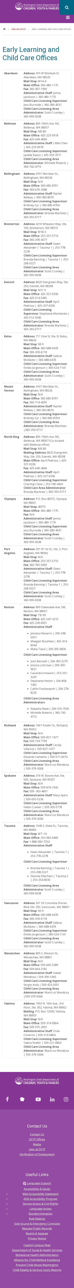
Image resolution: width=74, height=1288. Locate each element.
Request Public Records (37, 1228)
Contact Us (37, 1134)
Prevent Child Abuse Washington (37, 1265)
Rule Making (37, 1219)
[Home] (37, 6)
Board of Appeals (37, 1233)
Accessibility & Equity (37, 1189)
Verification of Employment (37, 1154)
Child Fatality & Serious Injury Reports (37, 1270)
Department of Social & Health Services (37, 1250)
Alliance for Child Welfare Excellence (37, 1260)
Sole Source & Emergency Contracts (37, 1224)
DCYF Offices (37, 1139)
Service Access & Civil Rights (40, 1204)
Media (37, 1144)
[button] (67, 18)
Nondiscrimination (40, 1214)
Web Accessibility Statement (41, 1194)
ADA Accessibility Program (40, 1199)
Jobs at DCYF (37, 1149)
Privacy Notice (37, 1238)
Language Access (40, 1209)
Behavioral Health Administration (37, 1255)
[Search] (66, 7)
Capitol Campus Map (37, 1245)
